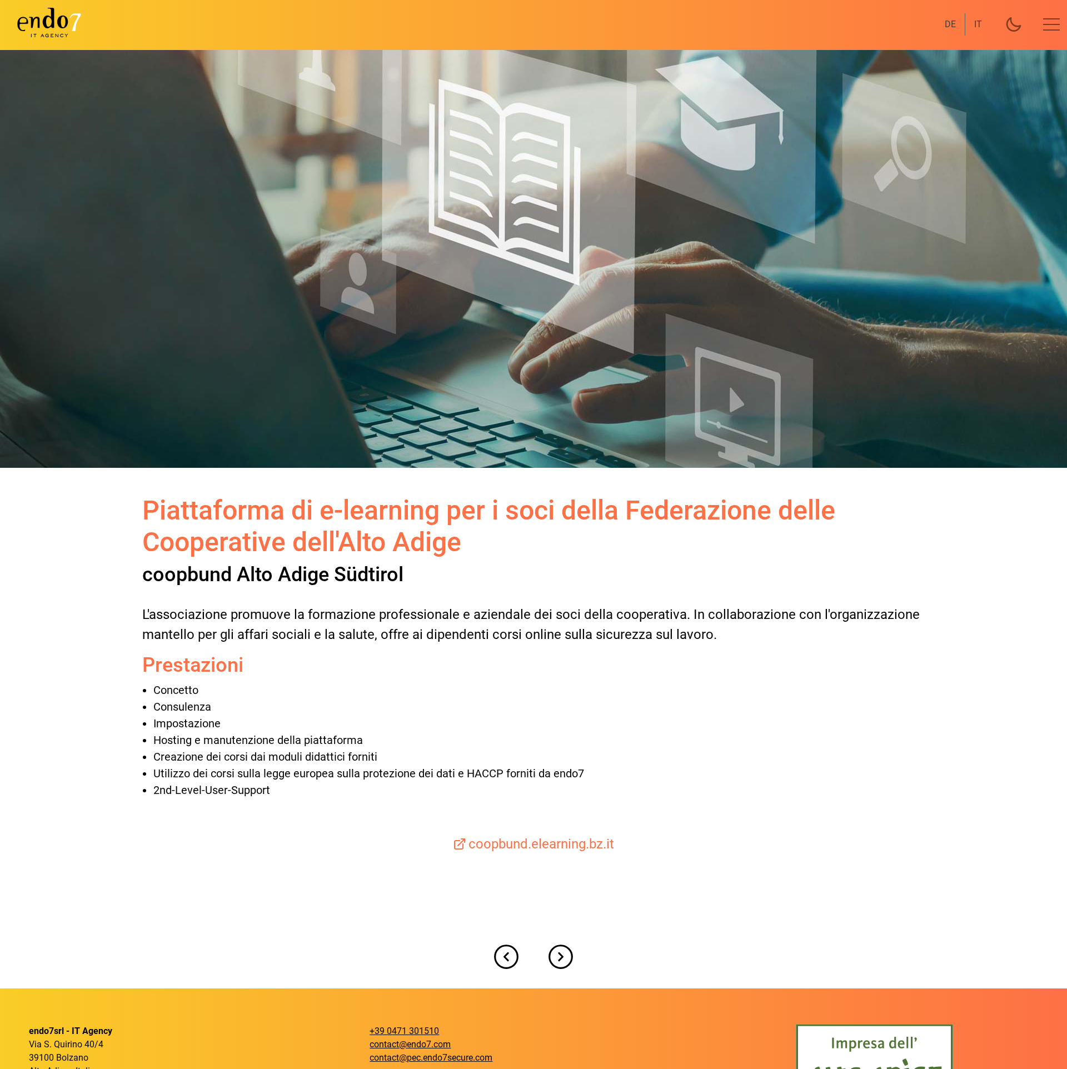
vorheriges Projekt (506, 957)
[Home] (42, 22)
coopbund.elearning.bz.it (541, 844)
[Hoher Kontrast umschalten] (1014, 24)
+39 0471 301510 (404, 1031)
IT (978, 24)
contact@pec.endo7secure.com (431, 1057)
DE (950, 24)
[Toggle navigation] (1051, 24)
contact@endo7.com (410, 1044)
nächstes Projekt (561, 957)
